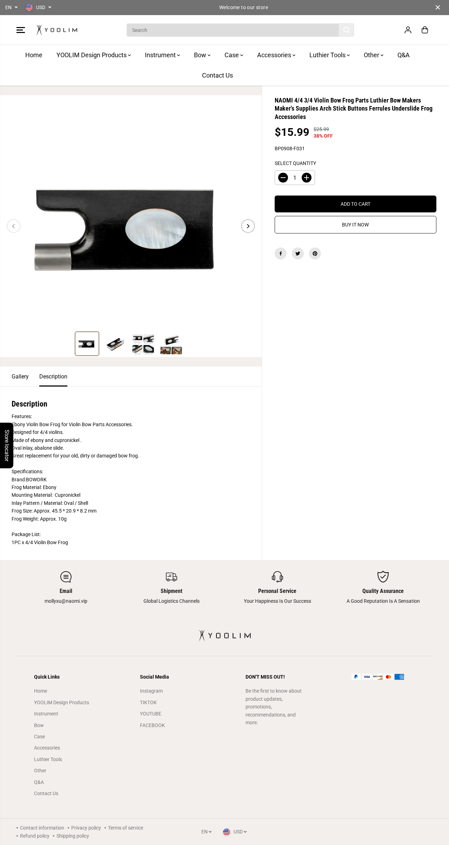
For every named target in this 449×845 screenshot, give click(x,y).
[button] (20, 30)
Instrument (161, 55)
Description (53, 376)
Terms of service (125, 828)
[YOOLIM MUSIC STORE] (56, 30)
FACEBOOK (152, 725)
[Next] (248, 226)
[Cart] (425, 30)
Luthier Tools (328, 55)
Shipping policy (72, 836)
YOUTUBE (150, 714)
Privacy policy (86, 828)
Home (33, 55)
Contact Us (217, 75)
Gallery (20, 376)
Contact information (42, 828)
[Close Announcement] (438, 7)
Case (232, 55)
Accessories (275, 55)
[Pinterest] (315, 253)
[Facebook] (281, 253)
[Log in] (408, 30)
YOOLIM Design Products (92, 55)
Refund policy (34, 836)
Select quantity (295, 163)
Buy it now (355, 224)
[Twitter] (298, 253)
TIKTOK (148, 702)
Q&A (403, 55)
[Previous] (13, 226)
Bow (201, 55)
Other (372, 55)
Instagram (151, 691)
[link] (383, 677)
